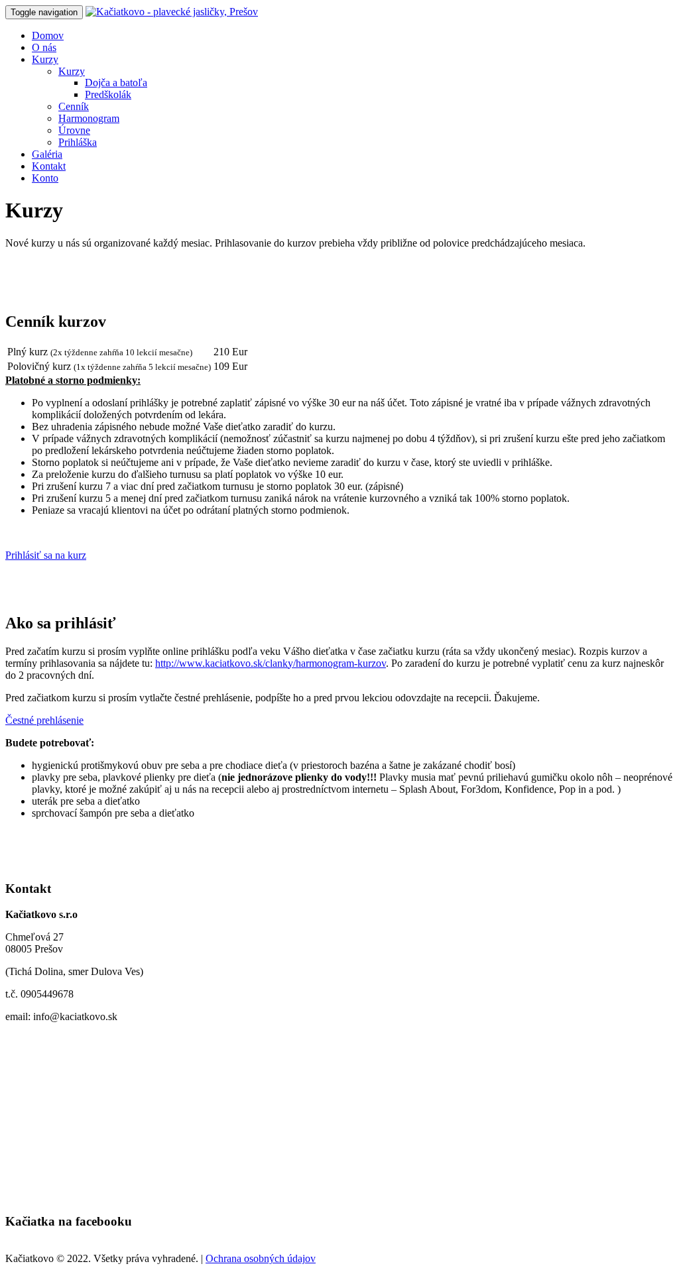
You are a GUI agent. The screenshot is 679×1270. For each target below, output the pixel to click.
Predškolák (108, 94)
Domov (48, 35)
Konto (45, 178)
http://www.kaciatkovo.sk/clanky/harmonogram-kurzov (270, 663)
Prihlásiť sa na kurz (45, 555)
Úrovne (74, 130)
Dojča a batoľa (116, 82)
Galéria (47, 154)
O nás (44, 47)
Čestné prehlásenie (44, 720)
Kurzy (45, 59)
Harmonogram (88, 118)
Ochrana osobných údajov (261, 1258)
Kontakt (49, 166)
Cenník (73, 106)
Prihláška (77, 142)
